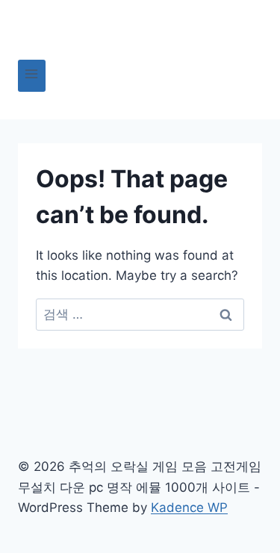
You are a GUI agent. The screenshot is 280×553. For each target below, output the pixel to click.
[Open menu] (32, 76)
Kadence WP (189, 507)
